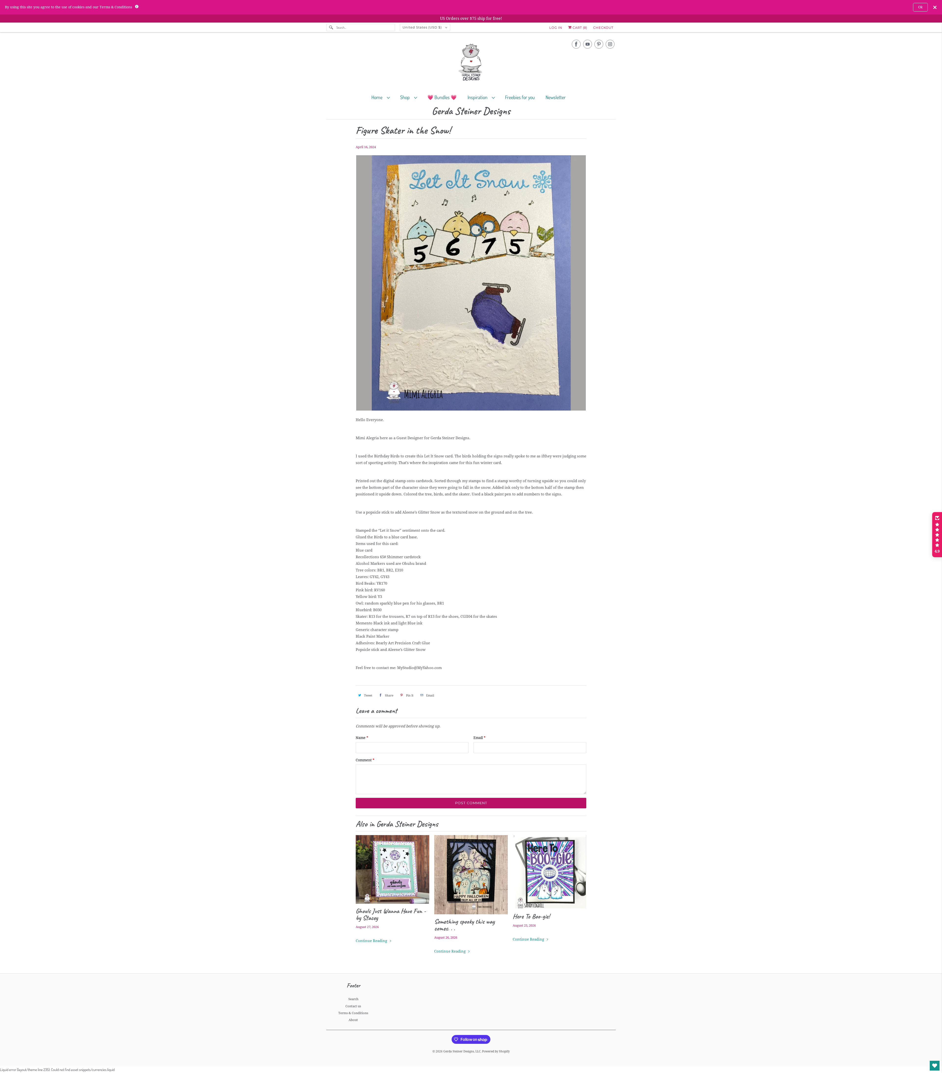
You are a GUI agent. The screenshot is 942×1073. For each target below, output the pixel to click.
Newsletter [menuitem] (556, 97)
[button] (937, 534)
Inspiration (478, 97)
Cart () (579, 27)
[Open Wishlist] (935, 1066)
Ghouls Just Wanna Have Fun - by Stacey (391, 914)
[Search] (331, 27)
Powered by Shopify (496, 1051)
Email (479, 738)
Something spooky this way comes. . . (464, 925)
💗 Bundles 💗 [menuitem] (442, 97)
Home (377, 97)
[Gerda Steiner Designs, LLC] (471, 63)
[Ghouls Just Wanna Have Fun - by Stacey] (392, 869)
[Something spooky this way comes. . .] (471, 874)
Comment (365, 760)
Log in (555, 27)
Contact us (353, 1006)
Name (362, 738)
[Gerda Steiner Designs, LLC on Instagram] (610, 44)
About (353, 1020)
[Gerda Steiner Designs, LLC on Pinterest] (598, 44)
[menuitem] (382, 97)
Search (353, 999)
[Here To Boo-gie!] (549, 872)
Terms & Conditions (353, 1013)
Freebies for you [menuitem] (520, 97)
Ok (920, 7)
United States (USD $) (423, 27)
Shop (406, 97)
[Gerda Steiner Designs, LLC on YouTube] (587, 44)
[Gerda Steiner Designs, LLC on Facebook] (576, 44)
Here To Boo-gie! (531, 916)
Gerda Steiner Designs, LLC (462, 1051)
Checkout (603, 27)
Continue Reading (372, 941)
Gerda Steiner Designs (471, 111)
